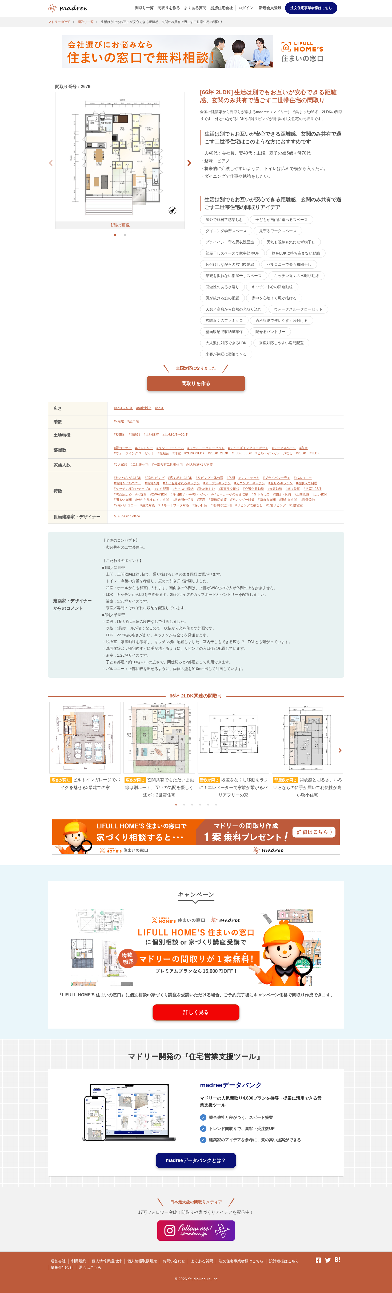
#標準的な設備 (221, 505)
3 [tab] (192, 804)
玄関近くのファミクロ (224, 320)
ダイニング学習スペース (226, 231)
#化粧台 (163, 453)
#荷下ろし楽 (261, 494)
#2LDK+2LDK (218, 453)
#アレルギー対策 (242, 500)
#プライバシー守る (276, 478)
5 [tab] (208, 804)
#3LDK (315, 453)
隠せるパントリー (270, 332)
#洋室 (177, 453)
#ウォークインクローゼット (134, 453)
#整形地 (119, 435)
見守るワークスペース (278, 231)
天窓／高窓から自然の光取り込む (234, 309)
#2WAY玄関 (158, 494)
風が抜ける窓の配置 (222, 298)
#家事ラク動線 (228, 489)
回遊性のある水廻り (222, 287)
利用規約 (78, 1261)
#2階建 (119, 421)
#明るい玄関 (123, 500)
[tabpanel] (85, 747)
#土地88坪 (151, 435)
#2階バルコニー (125, 505)
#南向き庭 (152, 483)
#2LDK (301, 453)
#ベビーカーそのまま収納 (229, 494)
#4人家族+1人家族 (199, 464)
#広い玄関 (320, 494)
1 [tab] (176, 804)
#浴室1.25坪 (313, 489)
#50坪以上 (143, 408)
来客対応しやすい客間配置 (281, 343)
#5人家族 (120, 464)
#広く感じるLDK (180, 478)
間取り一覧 (144, 8)
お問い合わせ (174, 1261)
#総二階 (133, 421)
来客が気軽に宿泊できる (226, 354)
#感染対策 (147, 505)
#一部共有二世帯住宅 (167, 464)
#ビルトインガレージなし (274, 453)
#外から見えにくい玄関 (152, 500)
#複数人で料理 (306, 483)
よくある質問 (195, 8)
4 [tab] (200, 804)
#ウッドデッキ (248, 478)
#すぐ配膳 (161, 489)
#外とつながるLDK (127, 478)
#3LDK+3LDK (242, 453)
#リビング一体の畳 (209, 478)
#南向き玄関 (267, 500)
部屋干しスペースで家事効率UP (232, 253)
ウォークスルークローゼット (298, 309)
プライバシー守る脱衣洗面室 (230, 242)
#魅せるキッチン (281, 483)
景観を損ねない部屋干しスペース (234, 275)
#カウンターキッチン (249, 483)
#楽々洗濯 (293, 489)
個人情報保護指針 (107, 1261)
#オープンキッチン (217, 483)
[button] (189, 163)
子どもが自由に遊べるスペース (281, 219)
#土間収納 (301, 494)
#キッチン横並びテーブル (132, 489)
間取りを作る (169, 8)
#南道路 (134, 435)
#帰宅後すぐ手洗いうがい (189, 494)
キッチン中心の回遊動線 (272, 287)
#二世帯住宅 (140, 464)
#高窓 (201, 500)
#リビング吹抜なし (249, 505)
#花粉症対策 (218, 500)
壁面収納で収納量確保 (224, 332)
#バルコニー (303, 478)
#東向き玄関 (288, 500)
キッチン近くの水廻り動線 (296, 275)
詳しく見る (196, 1012)
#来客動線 (274, 489)
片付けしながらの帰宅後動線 (230, 264)
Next (340, 750)
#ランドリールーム (170, 448)
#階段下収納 (282, 494)
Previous (52, 750)
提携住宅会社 (221, 8)
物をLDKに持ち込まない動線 (296, 253)
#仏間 (231, 478)
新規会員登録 (270, 8)
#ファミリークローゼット (206, 448)
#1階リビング (276, 505)
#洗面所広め (123, 494)
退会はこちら (90, 1267)
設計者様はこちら (284, 1261)
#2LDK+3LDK (194, 453)
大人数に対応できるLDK (226, 343)
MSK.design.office (127, 516)
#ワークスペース (284, 448)
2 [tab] (184, 804)
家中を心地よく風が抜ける (274, 298)
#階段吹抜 (308, 500)
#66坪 (159, 408)
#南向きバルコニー (127, 483)
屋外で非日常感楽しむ (224, 219)
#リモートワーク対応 (173, 505)
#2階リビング (155, 478)
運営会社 (58, 1261)
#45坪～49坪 (123, 408)
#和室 (303, 448)
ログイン (245, 8)
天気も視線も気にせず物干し (291, 242)
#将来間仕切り (183, 500)
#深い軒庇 (200, 505)
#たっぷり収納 (183, 489)
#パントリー (144, 448)
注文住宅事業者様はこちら (311, 8)
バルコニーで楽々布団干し (289, 264)
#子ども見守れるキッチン (181, 483)
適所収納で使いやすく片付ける (281, 320)
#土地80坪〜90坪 (175, 435)
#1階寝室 (296, 505)
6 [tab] (216, 804)
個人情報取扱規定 (142, 1261)
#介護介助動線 (253, 489)
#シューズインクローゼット (248, 448)
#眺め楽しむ (206, 489)
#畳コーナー (123, 448)
